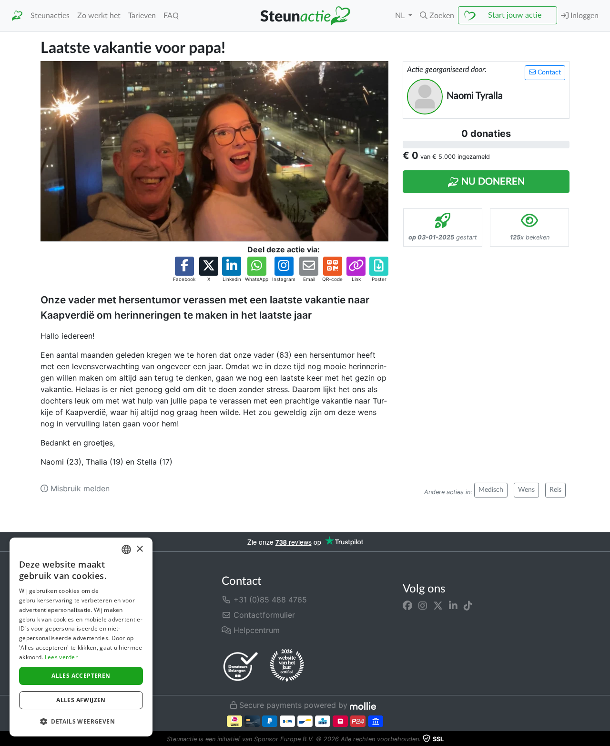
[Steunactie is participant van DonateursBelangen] (241, 666)
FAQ (171, 16)
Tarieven (142, 16)
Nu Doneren (492, 181)
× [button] (139, 549)
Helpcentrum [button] (255, 630)
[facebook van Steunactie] (407, 605)
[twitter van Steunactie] (438, 605)
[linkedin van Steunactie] (453, 605)
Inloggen (584, 16)
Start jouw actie (514, 15)
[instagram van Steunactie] (422, 605)
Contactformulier (263, 615)
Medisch (490, 490)
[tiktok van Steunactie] (468, 605)
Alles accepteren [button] (80, 676)
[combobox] (126, 549)
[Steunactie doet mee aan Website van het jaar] (287, 666)
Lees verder (61, 657)
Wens (526, 490)
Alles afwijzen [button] (81, 700)
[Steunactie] (17, 16)
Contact (548, 72)
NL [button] (401, 16)
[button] (437, 15)
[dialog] (81, 637)
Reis (555, 490)
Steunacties (50, 16)
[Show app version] (603, 739)
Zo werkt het (99, 16)
